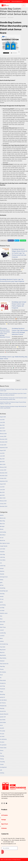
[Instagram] (4, 803)
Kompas (2, 624)
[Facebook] (2, 803)
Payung (1, 669)
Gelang (1, 579)
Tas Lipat (2, 733)
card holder (2, 548)
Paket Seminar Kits (4, 663)
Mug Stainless (3, 658)
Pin (0, 677)
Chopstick (2, 551)
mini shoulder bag (4, 644)
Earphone (2, 571)
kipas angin (2, 621)
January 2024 (3, 503)
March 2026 (2, 430)
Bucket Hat (2, 540)
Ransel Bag (2, 694)
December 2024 (3, 472)
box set (1, 537)
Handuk (1, 596)
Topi (1, 753)
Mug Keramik (3, 655)
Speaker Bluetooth (4, 714)
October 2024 (3, 478)
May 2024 (2, 492)
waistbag (2, 772)
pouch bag (2, 686)
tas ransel (2, 736)
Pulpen (1, 691)
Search (1, 378)
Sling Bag (2, 708)
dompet (1, 568)
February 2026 (3, 433)
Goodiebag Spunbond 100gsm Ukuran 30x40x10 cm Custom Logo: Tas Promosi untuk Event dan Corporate (19, 253)
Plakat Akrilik (3, 680)
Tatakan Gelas (3, 747)
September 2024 (4, 481)
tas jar (1, 725)
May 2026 (2, 425)
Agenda (1, 515)
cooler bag (2, 557)
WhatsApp (23, 240)
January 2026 (3, 436)
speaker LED (3, 716)
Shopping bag (3, 705)
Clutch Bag (2, 554)
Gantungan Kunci (4, 576)
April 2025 (2, 461)
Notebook (2, 660)
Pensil (1, 674)
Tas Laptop (2, 730)
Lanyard (2, 630)
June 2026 (2, 422)
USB (1, 770)
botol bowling (3, 532)
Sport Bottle (2, 719)
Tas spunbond (3, 744)
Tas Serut (2, 742)
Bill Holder (2, 526)
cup (1, 562)
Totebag (2, 758)
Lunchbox (2, 635)
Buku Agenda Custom (5, 543)
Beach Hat (2, 523)
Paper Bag (2, 666)
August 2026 (3, 416)
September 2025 (4, 447)
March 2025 (2, 464)
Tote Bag (2, 756)
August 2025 (3, 450)
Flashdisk (2, 574)
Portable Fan (3, 683)
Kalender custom (3, 613)
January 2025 (3, 470)
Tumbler (2, 764)
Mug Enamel (2, 649)
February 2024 (3, 500)
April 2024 (2, 495)
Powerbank (2, 688)
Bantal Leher (3, 518)
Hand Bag (2, 593)
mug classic (2, 646)
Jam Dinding (3, 604)
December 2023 (3, 506)
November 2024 (3, 475)
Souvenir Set (3, 711)
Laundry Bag (3, 632)
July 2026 (2, 419)
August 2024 (3, 484)
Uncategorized (3, 767)
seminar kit (2, 697)
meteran (2, 641)
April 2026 (2, 428)
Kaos (1, 616)
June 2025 (2, 456)
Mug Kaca (2, 652)
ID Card (1, 599)
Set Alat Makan (3, 700)
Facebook (11, 240)
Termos (1, 750)
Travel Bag (2, 761)
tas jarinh (2, 728)
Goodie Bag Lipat (4, 590)
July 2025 (2, 453)
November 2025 (3, 442)
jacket (1, 602)
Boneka (1, 529)
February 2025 (3, 467)
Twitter (17, 240)
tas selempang (3, 739)
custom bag (2, 565)
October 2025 (3, 444)
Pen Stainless (3, 672)
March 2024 (2, 498)
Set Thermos (3, 702)
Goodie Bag (3, 17)
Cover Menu (2, 560)
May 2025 (2, 458)
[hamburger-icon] (23, 5)
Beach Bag (2, 520)
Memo (1, 638)
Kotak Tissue (3, 627)
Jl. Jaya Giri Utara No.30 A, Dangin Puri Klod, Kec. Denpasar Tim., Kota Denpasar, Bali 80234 (13, 839)
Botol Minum (2, 534)
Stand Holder (3, 722)
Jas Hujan (2, 610)
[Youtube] (6, 803)
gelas (1, 582)
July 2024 (2, 486)
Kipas (1, 618)
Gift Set (1, 585)
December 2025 (3, 439)
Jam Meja (2, 607)
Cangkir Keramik (3, 546)
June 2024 (2, 489)
